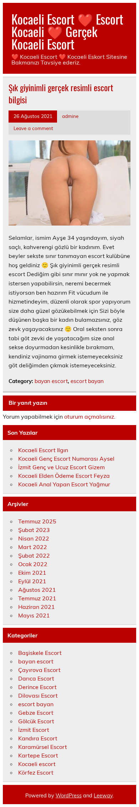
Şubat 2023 (34, 529)
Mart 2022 (32, 546)
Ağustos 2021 (37, 589)
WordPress (69, 795)
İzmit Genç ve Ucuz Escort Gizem (61, 467)
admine (70, 116)
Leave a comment (33, 128)
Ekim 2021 (32, 572)
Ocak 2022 (32, 564)
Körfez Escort (35, 772)
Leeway (103, 795)
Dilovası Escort (38, 695)
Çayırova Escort (39, 669)
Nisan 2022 (33, 538)
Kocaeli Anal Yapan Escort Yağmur (64, 484)
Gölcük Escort (36, 721)
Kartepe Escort (38, 755)
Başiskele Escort (40, 652)
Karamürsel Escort (42, 746)
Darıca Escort (36, 678)
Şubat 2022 (34, 555)
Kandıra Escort (37, 738)
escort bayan (87, 381)
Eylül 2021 (32, 581)
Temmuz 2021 (37, 598)
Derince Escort (37, 686)
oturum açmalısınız (89, 416)
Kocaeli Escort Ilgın (43, 450)
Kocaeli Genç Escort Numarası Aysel (66, 458)
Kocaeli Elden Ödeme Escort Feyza (64, 475)
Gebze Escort (35, 712)
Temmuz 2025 (37, 521)
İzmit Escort (33, 729)
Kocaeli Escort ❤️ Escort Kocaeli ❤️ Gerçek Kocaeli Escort (67, 31)
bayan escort (51, 381)
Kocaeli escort (37, 763)
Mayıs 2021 (34, 615)
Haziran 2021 (36, 606)
